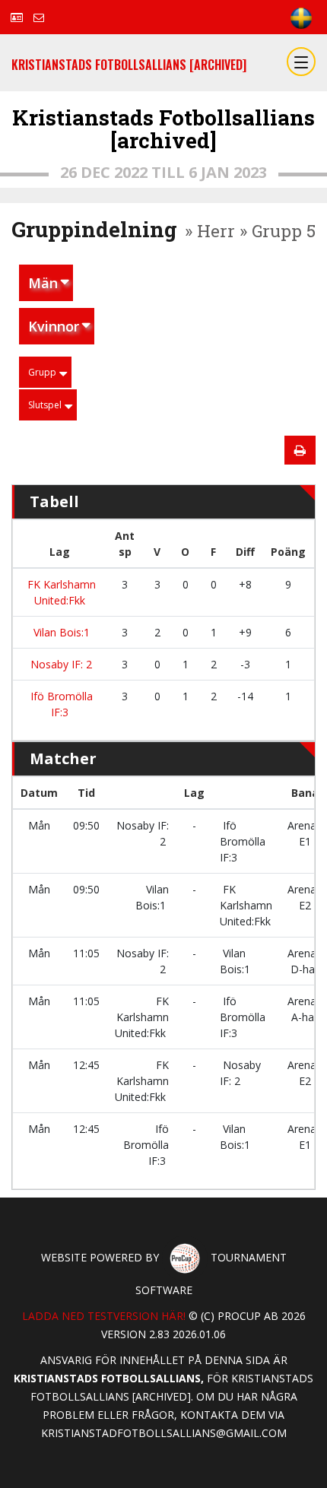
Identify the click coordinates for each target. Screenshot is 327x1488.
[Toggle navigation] (301, 61)
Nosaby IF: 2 (59, 664)
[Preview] (300, 450)
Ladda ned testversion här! (104, 1316)
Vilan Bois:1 (60, 632)
